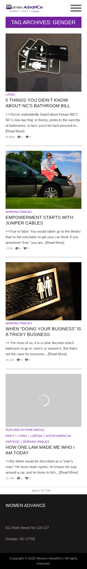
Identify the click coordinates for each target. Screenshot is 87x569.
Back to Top (41, 490)
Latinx (10, 94)
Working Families (19, 212)
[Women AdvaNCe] (25, 8)
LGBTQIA (36, 436)
